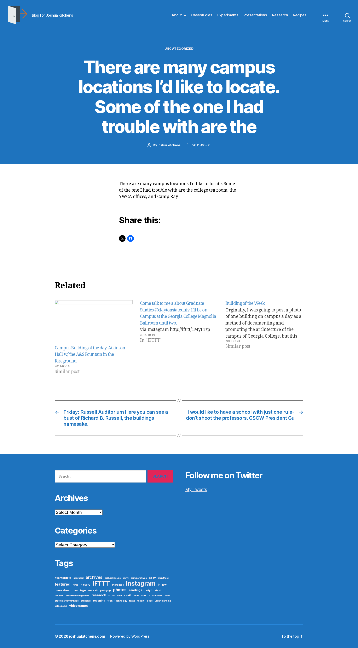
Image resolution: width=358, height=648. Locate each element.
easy (152, 577)
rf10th (111, 595)
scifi (136, 595)
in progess (118, 585)
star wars (157, 595)
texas (132, 600)
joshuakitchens (169, 145)
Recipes (299, 15)
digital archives (139, 578)
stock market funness (67, 600)
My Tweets (196, 489)
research (99, 595)
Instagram (141, 583)
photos (120, 589)
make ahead (63, 590)
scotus (145, 595)
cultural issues (113, 578)
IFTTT (101, 583)
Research (280, 15)
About (177, 15)
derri (125, 578)
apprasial (78, 578)
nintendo (93, 590)
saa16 (128, 595)
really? (147, 590)
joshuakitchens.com (87, 636)
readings (135, 590)
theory (140, 600)
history (85, 584)
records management (77, 595)
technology (121, 600)
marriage (80, 590)
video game (61, 606)
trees (150, 600)
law (164, 584)
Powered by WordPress (130, 636)
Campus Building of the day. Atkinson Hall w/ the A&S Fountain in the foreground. (90, 354)
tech (110, 600)
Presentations (255, 15)
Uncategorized (179, 49)
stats (167, 595)
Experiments (227, 15)
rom (119, 595)
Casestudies (201, 15)
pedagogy (105, 590)
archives (94, 577)
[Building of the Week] (264, 337)
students (86, 600)
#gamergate (63, 577)
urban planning (163, 600)
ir (159, 584)
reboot (157, 590)
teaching (99, 600)
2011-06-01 (201, 145)
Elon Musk (163, 578)
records (59, 595)
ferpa (76, 585)
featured (62, 584)
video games (78, 606)
